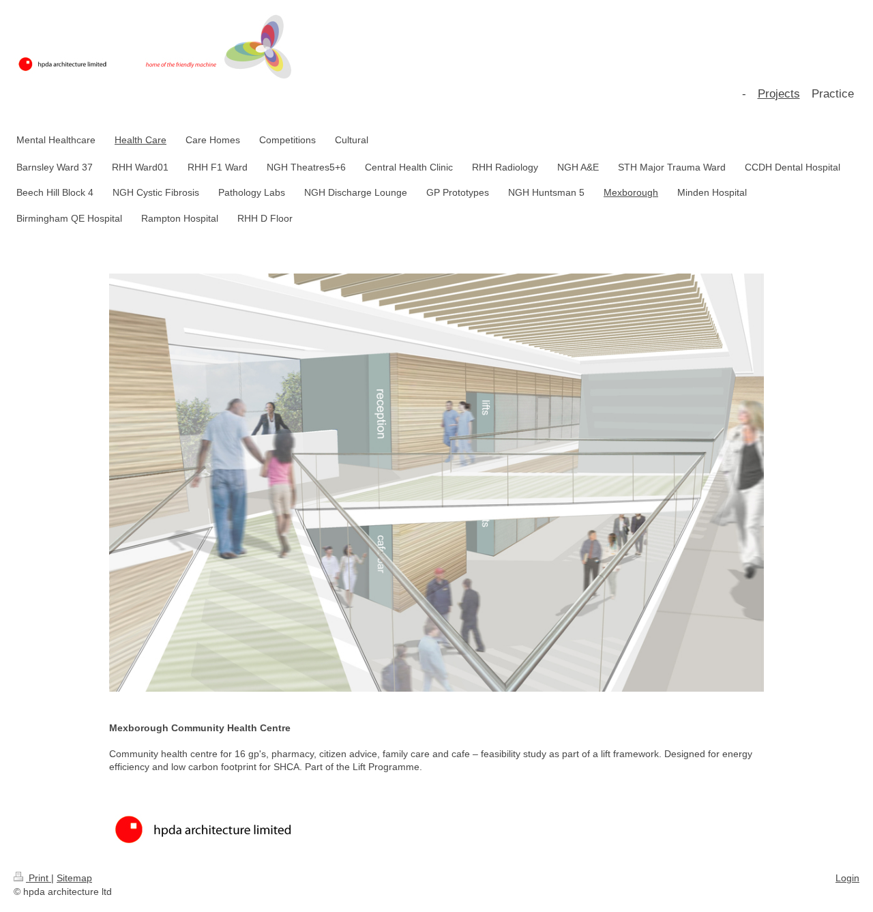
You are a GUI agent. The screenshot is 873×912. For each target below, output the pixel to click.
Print (38, 877)
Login (847, 877)
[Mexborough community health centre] (436, 497)
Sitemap (74, 877)
